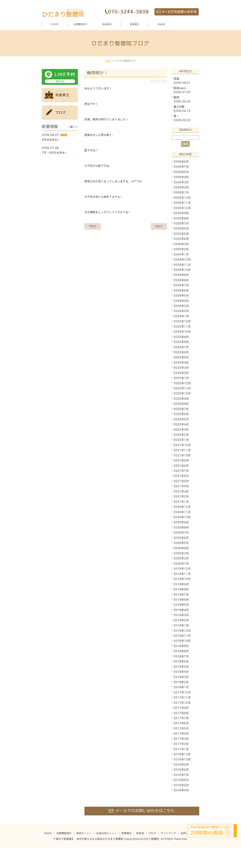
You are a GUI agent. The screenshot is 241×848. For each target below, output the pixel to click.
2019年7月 (181, 594)
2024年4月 (181, 300)
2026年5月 (181, 171)
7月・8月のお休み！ (55, 152)
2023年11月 (182, 326)
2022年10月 (182, 393)
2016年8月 (181, 769)
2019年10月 (182, 579)
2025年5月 (181, 233)
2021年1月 (181, 501)
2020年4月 (181, 548)
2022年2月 (181, 434)
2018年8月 (181, 651)
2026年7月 (181, 166)
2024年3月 (181, 306)
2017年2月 (181, 744)
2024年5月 (181, 295)
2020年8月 (181, 527)
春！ (176, 116)
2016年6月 (181, 780)
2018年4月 (181, 671)
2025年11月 (182, 202)
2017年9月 (181, 708)
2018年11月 (182, 635)
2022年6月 (181, 414)
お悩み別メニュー (106, 833)
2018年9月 (181, 646)
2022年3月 (181, 429)
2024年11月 (182, 264)
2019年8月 (181, 589)
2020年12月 (182, 507)
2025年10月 (182, 208)
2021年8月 (181, 465)
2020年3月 (181, 553)
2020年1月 (181, 563)
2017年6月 (181, 723)
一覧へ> (72, 127)
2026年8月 (181, 161)
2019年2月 (181, 620)
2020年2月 (181, 558)
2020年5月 (181, 543)
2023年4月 (181, 362)
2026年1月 (181, 192)
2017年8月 (181, 713)
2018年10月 (182, 640)
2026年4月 (181, 177)
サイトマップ (168, 833)
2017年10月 (182, 702)
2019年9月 (181, 584)
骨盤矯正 (135, 24)
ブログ (152, 833)
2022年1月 (181, 440)
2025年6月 (181, 228)
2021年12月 (182, 445)
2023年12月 (182, 321)
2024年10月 (182, 270)
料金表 (161, 24)
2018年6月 (181, 661)
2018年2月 (181, 682)
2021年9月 (181, 460)
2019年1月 (181, 625)
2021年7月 (181, 470)
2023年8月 (181, 342)
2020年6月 (181, 538)
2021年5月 (181, 481)
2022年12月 (182, 383)
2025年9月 (181, 213)
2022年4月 (181, 424)
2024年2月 (181, 311)
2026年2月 (181, 187)
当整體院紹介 (64, 833)
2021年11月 (182, 450)
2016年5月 (181, 785)
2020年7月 (181, 532)
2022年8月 (181, 403)
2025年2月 (181, 249)
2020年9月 (181, 522)
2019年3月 (181, 615)
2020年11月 (182, 512)
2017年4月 (181, 733)
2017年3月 (181, 739)
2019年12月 (182, 568)
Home (48, 833)
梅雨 (176, 97)
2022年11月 (182, 388)
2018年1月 (181, 687)
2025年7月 (181, 223)
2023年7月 (181, 347)
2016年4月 (181, 790)
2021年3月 (181, 491)
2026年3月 (181, 182)
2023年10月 (182, 331)
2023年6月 (181, 352)
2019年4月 (181, 610)
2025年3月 (181, 244)
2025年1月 (181, 254)
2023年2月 (181, 373)
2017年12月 (182, 692)
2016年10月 (182, 759)
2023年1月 (181, 378)
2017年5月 (181, 728)
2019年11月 (182, 574)
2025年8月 (181, 218)
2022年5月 (181, 419)
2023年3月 (181, 367)
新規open (180, 88)
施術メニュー (84, 833)
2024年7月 (181, 285)
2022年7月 (181, 409)
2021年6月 (181, 476)
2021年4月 (181, 486)
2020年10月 (182, 517)
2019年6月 (181, 599)
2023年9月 (181, 336)
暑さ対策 (179, 106)
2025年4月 (181, 239)
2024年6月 (181, 290)
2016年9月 (181, 764)
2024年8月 (181, 280)
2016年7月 (181, 775)
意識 (176, 78)
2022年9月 (181, 398)
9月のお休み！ (51, 139)
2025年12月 (182, 197)
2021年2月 (181, 496)
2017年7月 (181, 718)
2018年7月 (181, 656)
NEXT (158, 226)
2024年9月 (181, 275)
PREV (92, 226)
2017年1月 (181, 749)
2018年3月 (181, 677)
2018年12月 (182, 630)
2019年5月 (181, 604)
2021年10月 (182, 455)
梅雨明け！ (97, 73)
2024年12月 (182, 259)
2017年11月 (182, 697)
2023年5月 (181, 357)
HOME (54, 24)
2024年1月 (181, 316)
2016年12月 (182, 754)
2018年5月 (181, 666)
